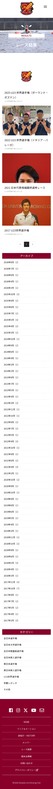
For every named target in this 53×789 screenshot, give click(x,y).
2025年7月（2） (12, 313)
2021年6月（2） (12, 460)
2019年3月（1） (12, 530)
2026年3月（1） (12, 287)
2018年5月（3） (12, 562)
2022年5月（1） (12, 434)
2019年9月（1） (12, 498)
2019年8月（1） (12, 505)
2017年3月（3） (12, 620)
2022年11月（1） (12, 409)
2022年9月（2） (12, 422)
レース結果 (26, 749)
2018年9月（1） (12, 550)
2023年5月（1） (12, 390)
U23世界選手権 (11, 676)
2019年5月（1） (12, 518)
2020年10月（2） (12, 479)
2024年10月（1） (12, 339)
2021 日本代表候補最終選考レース (24, 188)
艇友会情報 (26, 756)
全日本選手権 (10, 638)
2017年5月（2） (12, 607)
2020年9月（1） (12, 486)
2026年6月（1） (12, 275)
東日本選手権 (10, 663)
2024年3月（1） (12, 364)
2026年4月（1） (12, 281)
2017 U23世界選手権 (16, 230)
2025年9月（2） (12, 300)
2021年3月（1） (12, 473)
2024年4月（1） (12, 358)
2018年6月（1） (12, 556)
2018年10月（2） (12, 543)
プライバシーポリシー (25, 769)
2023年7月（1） (12, 383)
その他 (7, 689)
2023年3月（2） (12, 402)
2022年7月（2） (12, 428)
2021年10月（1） (12, 447)
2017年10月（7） (12, 588)
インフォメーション (26, 728)
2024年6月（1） (12, 351)
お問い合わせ (26, 763)
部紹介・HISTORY (26, 735)
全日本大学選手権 (12, 644)
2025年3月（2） (12, 332)
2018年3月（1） (12, 575)
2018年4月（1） (12, 569)
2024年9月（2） (12, 345)
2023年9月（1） (12, 377)
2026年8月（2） (12, 262)
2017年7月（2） (12, 601)
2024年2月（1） (12, 370)
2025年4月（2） (12, 326)
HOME (26, 721)
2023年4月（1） (12, 396)
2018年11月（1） (12, 537)
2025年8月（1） (12, 307)
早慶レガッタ (10, 683)
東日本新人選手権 (12, 670)
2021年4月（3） (12, 466)
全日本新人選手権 (12, 657)
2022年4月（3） (12, 441)
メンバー (26, 742)
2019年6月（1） (12, 511)
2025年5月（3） (12, 319)
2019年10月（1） (12, 492)
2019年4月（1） (12, 524)
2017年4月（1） (12, 614)
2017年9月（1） (12, 594)
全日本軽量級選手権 (14, 651)
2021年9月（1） (12, 454)
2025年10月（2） (12, 294)
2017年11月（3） (12, 582)
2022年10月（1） (12, 415)
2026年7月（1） (12, 268)
